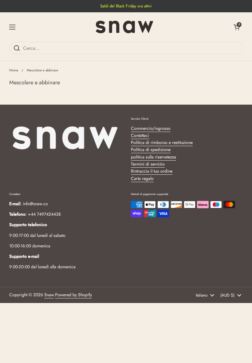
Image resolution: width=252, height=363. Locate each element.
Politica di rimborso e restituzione (162, 142)
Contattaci (140, 135)
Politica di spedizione (151, 149)
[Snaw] (124, 26)
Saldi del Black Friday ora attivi (126, 6)
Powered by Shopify (73, 295)
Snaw (49, 295)
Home (13, 70)
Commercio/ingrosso (151, 128)
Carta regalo (142, 178)
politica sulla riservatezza (153, 157)
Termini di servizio (148, 164)
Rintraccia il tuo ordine (151, 171)
